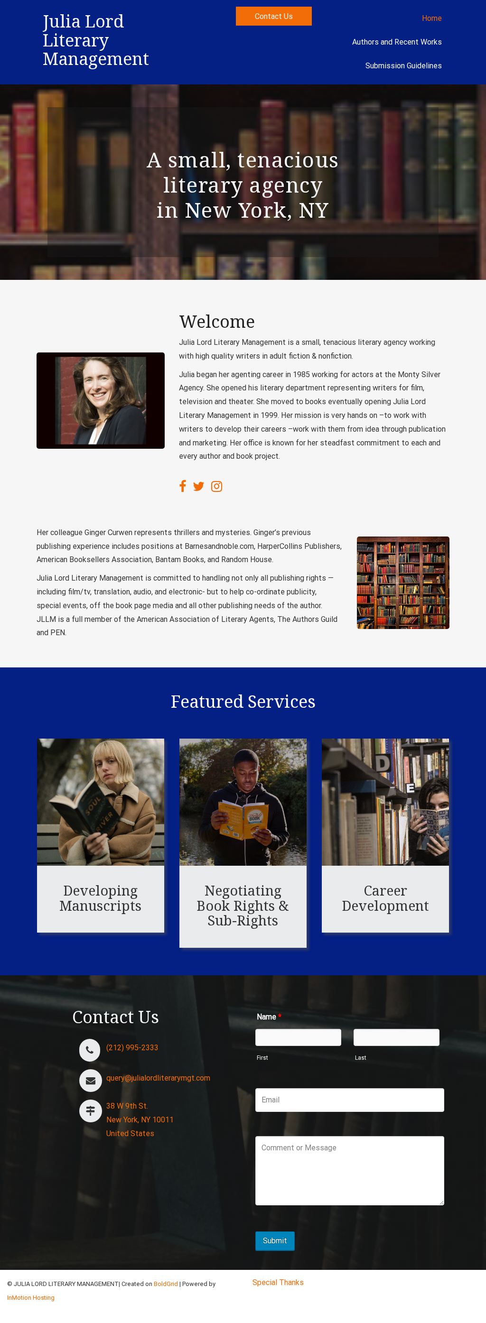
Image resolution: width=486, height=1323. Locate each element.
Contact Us (274, 16)
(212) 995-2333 (132, 1047)
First (262, 1058)
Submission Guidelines (403, 65)
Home (432, 18)
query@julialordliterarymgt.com (158, 1077)
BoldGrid (166, 1283)
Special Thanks (278, 1282)
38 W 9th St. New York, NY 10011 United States (140, 1119)
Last (360, 1058)
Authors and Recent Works (397, 41)
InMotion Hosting (31, 1297)
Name (269, 1016)
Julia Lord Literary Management (96, 40)
